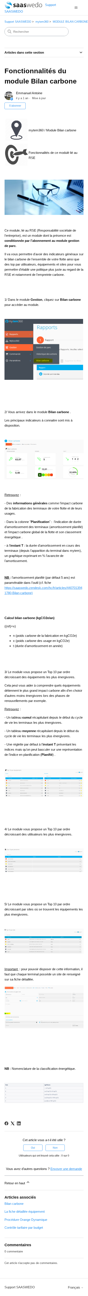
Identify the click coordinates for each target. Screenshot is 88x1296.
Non (55, 1147)
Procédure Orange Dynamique (25, 1219)
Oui (33, 1147)
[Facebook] (6, 1123)
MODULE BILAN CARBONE (70, 21)
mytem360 (41, 21)
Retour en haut (15, 1183)
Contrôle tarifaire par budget (23, 1227)
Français (74, 1287)
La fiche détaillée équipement (24, 1211)
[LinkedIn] (19, 1123)
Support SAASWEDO (17, 21)
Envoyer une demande (66, 1169)
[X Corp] (13, 1123)
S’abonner (15, 105)
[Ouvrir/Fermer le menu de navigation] (76, 7)
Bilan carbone (13, 1203)
